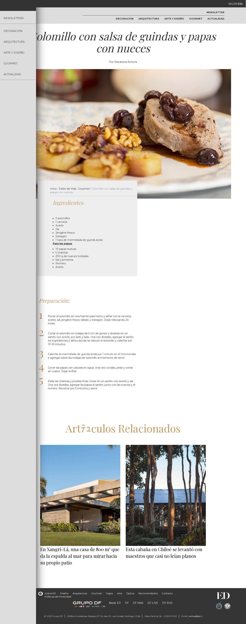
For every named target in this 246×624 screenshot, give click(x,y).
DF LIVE (152, 603)
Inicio (53, 188)
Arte (119, 593)
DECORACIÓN (13, 31)
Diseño (64, 593)
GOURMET (10, 63)
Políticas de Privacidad (58, 596)
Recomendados (148, 593)
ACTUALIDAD (12, 74)
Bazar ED (115, 603)
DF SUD (167, 603)
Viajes (109, 593)
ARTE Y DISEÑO (14, 52)
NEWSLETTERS (14, 18)
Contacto (167, 593)
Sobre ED (50, 593)
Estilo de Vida (67, 188)
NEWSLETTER (215, 12)
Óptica (130, 593)
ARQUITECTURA (14, 41)
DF (127, 603)
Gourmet (84, 188)
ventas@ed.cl (195, 616)
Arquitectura (80, 593)
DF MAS (138, 603)
